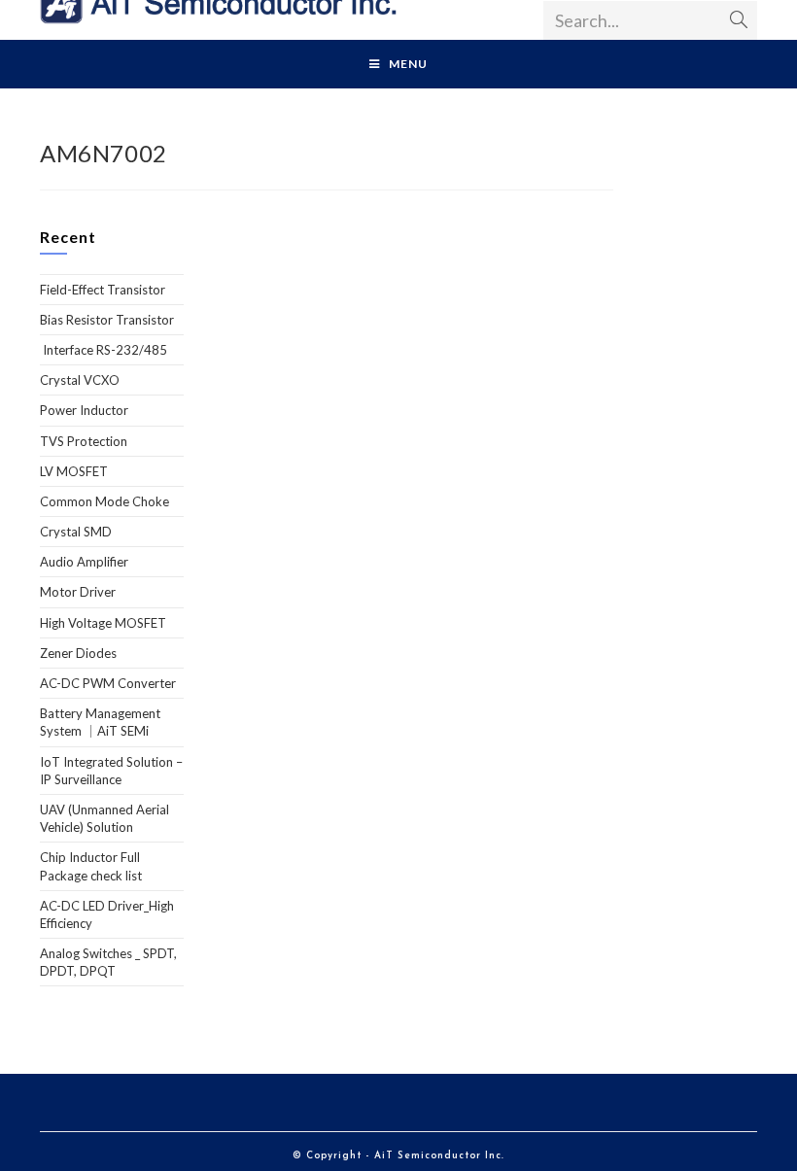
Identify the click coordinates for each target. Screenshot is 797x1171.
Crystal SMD (76, 531)
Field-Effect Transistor (102, 289)
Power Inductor (84, 410)
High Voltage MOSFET (103, 623)
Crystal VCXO (80, 380)
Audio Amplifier (84, 561)
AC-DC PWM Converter (108, 683)
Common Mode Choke (104, 501)
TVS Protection (83, 441)
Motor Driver (78, 592)
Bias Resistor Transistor (107, 319)
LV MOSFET (74, 471)
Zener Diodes (78, 653)
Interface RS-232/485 (103, 350)
